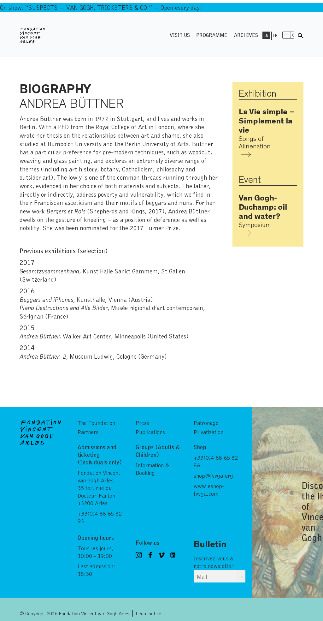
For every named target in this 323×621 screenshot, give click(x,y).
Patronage (206, 422)
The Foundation (96, 422)
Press (142, 422)
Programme (211, 35)
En (266, 35)
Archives (246, 35)
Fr (275, 35)
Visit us (180, 35)
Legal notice (148, 613)
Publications (150, 431)
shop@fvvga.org (213, 475)
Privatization (208, 431)
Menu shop (288, 35)
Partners (88, 431)
